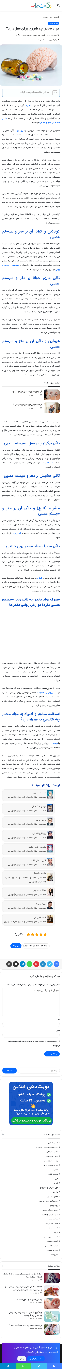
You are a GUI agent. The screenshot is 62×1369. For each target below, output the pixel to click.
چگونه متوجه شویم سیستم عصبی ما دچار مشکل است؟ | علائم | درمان (22, 1275)
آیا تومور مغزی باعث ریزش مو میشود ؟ (26, 391)
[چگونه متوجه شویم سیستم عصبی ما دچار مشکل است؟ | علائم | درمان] (52, 1278)
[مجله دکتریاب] (41, 5)
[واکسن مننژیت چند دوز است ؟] (52, 1303)
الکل (39, 578)
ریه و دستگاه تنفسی (50, 1209)
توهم (55, 743)
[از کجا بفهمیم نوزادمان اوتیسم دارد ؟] (52, 407)
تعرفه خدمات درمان (50, 1165)
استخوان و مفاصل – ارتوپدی (47, 1147)
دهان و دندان (52, 1196)
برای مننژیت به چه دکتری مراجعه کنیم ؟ (26, 1325)
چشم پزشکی (53, 1174)
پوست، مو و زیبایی (51, 1160)
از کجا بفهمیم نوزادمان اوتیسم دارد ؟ (27, 404)
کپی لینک (16, 945)
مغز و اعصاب (47, 17)
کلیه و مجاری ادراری (50, 1236)
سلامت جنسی (53, 1218)
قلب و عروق (53, 1227)
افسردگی (49, 463)
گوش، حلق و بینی (51, 1245)
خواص (55, 1183)
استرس (17, 533)
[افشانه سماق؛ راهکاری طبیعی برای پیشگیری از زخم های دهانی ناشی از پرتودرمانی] (52, 1290)
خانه (55, 17)
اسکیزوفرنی (51, 692)
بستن (21, 1358)
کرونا (56, 1232)
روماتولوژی (54, 1205)
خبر (56, 1178)
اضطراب (40, 692)
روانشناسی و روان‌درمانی (48, 1201)
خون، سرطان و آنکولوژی (49, 1187)
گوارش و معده (52, 1241)
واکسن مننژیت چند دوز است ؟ (29, 1299)
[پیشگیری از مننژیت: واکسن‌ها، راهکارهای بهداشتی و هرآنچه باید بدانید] (52, 1316)
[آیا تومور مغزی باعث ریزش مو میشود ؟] (52, 394)
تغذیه (55, 1169)
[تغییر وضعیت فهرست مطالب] (53, 92)
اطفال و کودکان (52, 1151)
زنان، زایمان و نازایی (50, 1214)
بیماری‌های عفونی (51, 1156)
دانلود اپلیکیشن (36, 1358)
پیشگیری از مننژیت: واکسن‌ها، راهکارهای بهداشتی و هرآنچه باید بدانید (25, 1314)
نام (59, 1019)
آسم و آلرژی (53, 1142)
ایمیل (58, 1030)
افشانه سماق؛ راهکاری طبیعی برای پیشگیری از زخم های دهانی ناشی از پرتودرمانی (23, 1288)
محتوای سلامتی (52, 1250)
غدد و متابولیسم (52, 1223)
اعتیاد (28, 105)
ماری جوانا (20, 130)
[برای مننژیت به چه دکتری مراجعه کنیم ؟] (52, 1329)
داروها (55, 1192)
